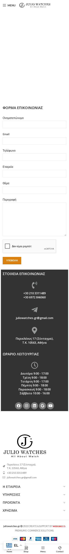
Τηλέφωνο (9, 150)
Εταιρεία (8, 166)
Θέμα (6, 183)
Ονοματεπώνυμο (13, 117)
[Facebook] (18, 405)
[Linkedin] (34, 405)
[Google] (42, 405)
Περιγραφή (9, 199)
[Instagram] (26, 405)
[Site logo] (35, 5)
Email (6, 134)
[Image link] (25, 445)
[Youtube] (50, 405)
